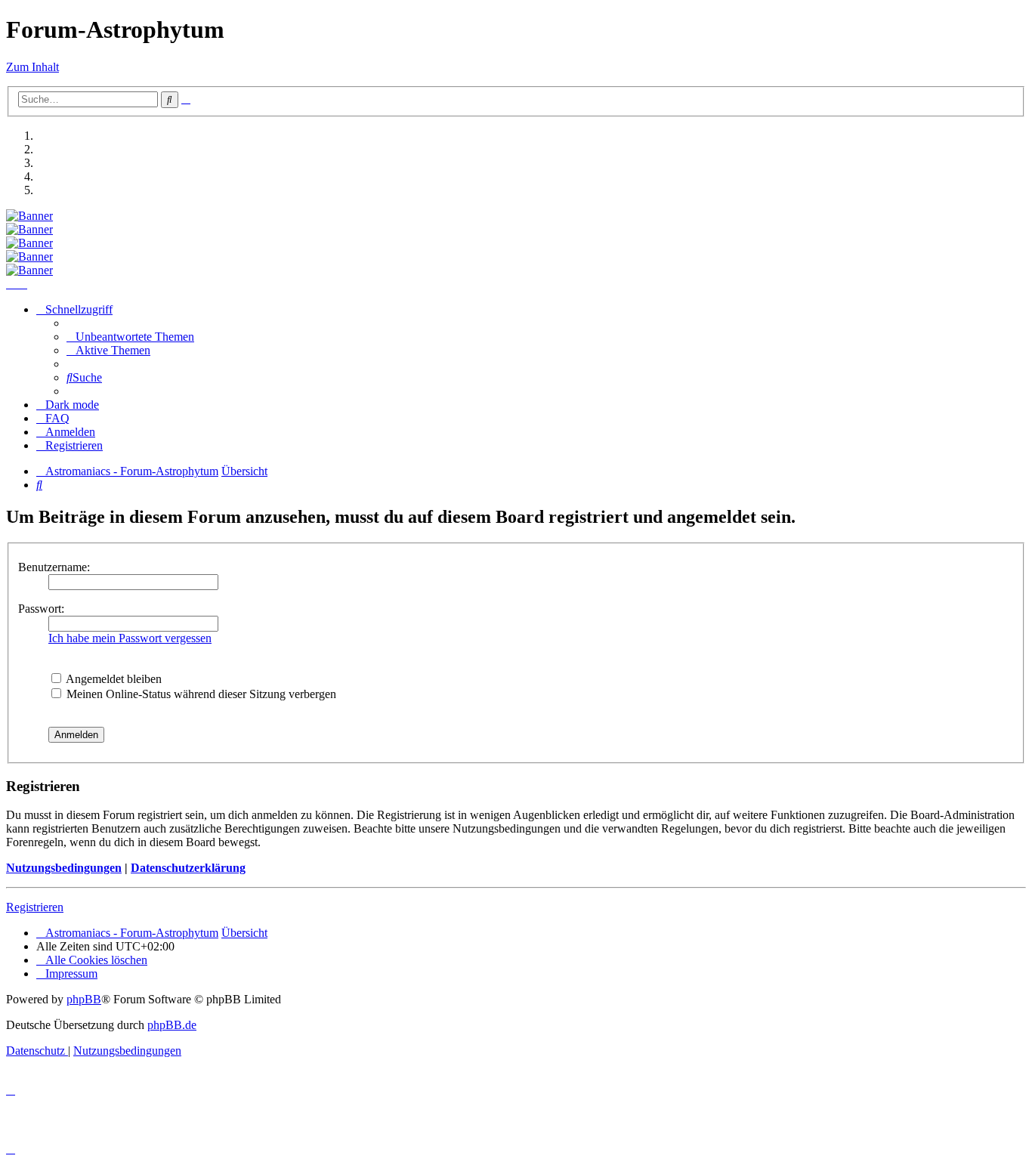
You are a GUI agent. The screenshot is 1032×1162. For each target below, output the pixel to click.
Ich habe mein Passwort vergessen (130, 638)
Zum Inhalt (32, 66)
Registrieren (34, 907)
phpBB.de (171, 1024)
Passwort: (41, 608)
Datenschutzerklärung (188, 867)
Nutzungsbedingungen (64, 867)
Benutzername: (54, 567)
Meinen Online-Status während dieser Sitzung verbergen (199, 694)
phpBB (83, 999)
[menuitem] (130, 336)
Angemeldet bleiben (112, 678)
